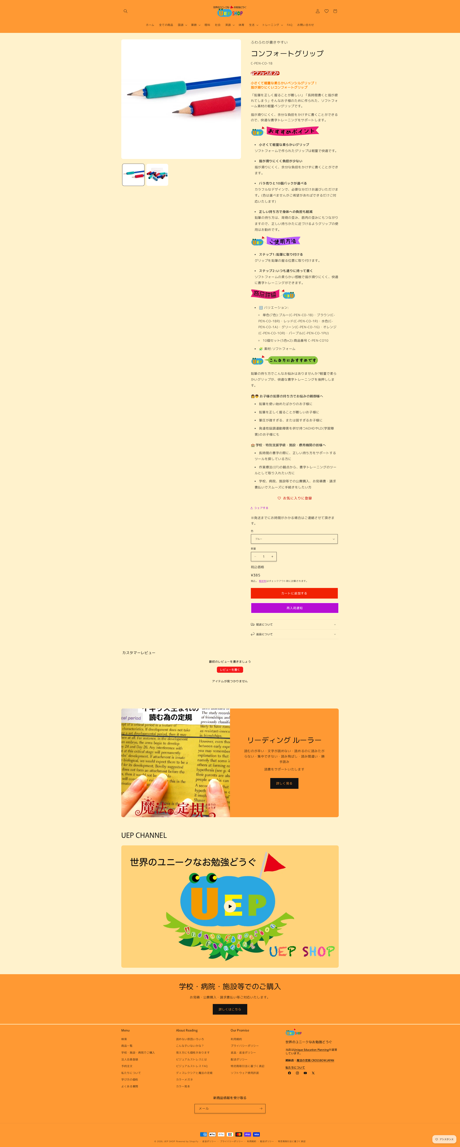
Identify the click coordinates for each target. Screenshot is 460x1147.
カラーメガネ (184, 1079)
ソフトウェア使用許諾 (245, 1073)
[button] (125, 11)
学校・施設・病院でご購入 (138, 1052)
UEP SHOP (169, 1141)
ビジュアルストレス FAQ (192, 1066)
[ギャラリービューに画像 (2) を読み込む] (157, 175)
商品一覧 (127, 1046)
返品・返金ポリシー (243, 1052)
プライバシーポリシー (245, 1046)
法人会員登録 (129, 1059)
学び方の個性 (129, 1079)
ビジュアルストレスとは (191, 1059)
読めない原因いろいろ (190, 1039)
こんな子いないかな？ (190, 1046)
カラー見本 (183, 1086)
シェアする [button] (261, 508)
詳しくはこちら (230, 1009)
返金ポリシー (209, 1141)
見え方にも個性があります (193, 1052)
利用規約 (236, 1039)
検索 (124, 1039)
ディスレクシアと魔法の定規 (194, 1073)
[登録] (261, 1108)
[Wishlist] (326, 11)
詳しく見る (284, 783)
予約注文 (127, 1066)
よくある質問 (129, 1086)
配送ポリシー (239, 1059)
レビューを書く (230, 670)
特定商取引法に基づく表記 (247, 1066)
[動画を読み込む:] (230, 906)
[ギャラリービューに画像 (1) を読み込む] (133, 175)
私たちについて (131, 1073)
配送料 (262, 581)
